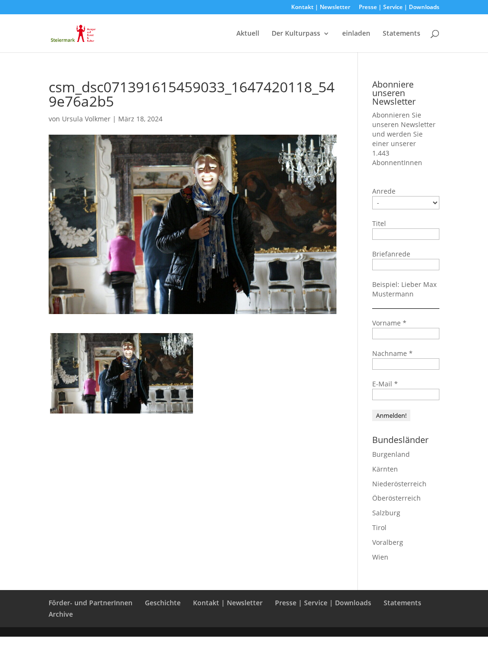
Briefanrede (391, 253)
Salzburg (386, 512)
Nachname (392, 353)
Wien (380, 556)
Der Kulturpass (296, 34)
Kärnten (385, 468)
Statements (401, 34)
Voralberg (387, 542)
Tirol (379, 527)
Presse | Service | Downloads (399, 7)
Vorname (389, 322)
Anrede (384, 191)
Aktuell (247, 34)
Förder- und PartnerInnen (90, 602)
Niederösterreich (399, 483)
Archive (61, 614)
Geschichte (163, 602)
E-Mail (385, 383)
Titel (379, 223)
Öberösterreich (396, 497)
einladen (356, 34)
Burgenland (391, 454)
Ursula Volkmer (86, 118)
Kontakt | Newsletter (320, 7)
